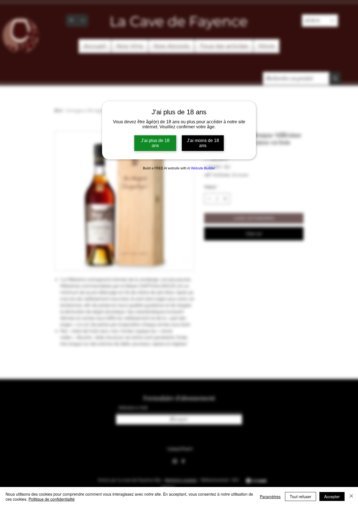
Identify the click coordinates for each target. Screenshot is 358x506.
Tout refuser (300, 496)
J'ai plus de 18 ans (155, 143)
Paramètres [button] (270, 496)
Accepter (332, 496)
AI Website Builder (201, 168)
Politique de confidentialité (52, 499)
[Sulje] (351, 496)
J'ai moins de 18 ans (203, 143)
